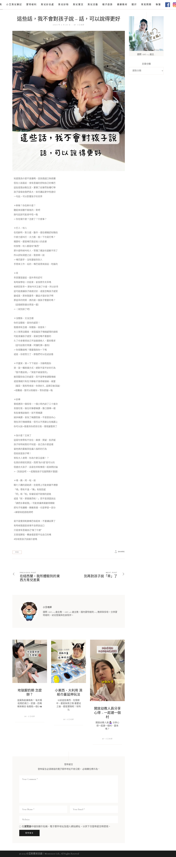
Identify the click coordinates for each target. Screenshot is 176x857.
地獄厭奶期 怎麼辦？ (30, 692)
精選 (17, 552)
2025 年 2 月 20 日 (62, 25)
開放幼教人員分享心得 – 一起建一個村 (107, 713)
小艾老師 (80, 25)
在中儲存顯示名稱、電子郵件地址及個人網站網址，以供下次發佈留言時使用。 (66, 826)
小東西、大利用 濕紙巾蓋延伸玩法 (68, 692)
